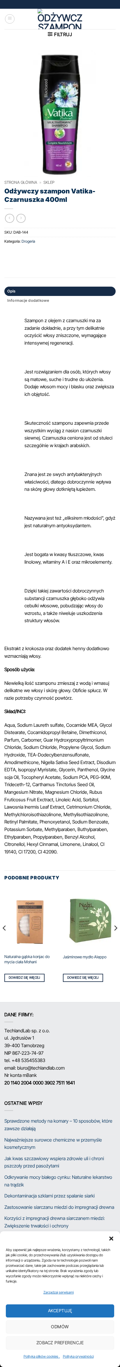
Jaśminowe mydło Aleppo (84, 957)
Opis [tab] (11, 291)
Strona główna (20, 182)
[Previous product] (20, 218)
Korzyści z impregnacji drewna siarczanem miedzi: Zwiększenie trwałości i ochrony (54, 1222)
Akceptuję (60, 1310)
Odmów (60, 1326)
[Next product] (9, 218)
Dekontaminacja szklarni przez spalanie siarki (49, 1196)
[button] (111, 1238)
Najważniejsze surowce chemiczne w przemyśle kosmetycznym (53, 1143)
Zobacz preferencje (60, 1342)
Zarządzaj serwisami (58, 1292)
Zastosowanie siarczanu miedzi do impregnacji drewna (59, 1207)
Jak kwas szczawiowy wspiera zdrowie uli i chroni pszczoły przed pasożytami (54, 1162)
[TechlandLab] (60, 19)
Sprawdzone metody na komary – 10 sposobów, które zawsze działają (58, 1124)
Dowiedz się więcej (24, 978)
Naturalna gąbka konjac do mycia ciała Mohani (27, 959)
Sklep (48, 182)
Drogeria (28, 241)
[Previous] (4, 939)
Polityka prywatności (78, 1356)
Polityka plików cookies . (42, 1356)
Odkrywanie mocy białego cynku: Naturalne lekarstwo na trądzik (58, 1181)
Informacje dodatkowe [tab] (28, 300)
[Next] (115, 939)
